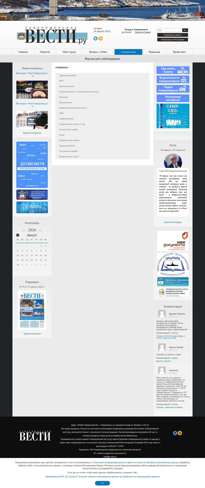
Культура (63, 97)
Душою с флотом (163, 361)
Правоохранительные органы (73, 107)
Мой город (69, 52)
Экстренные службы (68, 151)
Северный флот (66, 118)
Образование (65, 102)
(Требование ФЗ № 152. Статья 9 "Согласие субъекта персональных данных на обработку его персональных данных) (102, 476)
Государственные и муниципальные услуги (79, 91)
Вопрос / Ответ (98, 52)
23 (46, 260)
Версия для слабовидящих (102, 58)
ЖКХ (61, 80)
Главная (23, 52)
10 (18, 255)
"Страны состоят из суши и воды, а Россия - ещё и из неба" (170, 337)
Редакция (154, 52)
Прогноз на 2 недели (143, 32)
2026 (32, 230)
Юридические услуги (69, 156)
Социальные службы (68, 129)
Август (32, 235)
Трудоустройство (67, 145)
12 (27, 255)
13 (32, 255)
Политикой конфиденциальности (109, 462)
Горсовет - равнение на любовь (169, 407)
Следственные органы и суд (72, 124)
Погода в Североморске (136, 29)
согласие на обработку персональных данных (156, 462)
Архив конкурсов (32, 133)
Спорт (62, 134)
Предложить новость (173, 35)
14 (36, 255)
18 (22, 260)
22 (41, 260)
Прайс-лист (179, 52)
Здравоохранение (67, 75)
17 (18, 260)
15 (41, 255)
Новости (45, 52)
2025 (24, 230)
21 (36, 260)
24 (18, 265)
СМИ (61, 113)
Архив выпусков (32, 333)
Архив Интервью (173, 222)
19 (27, 260)
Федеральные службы (69, 140)
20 (32, 260)
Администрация (66, 86)
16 (46, 255)
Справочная (128, 52)
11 (22, 255)
